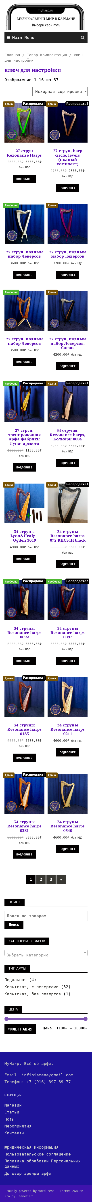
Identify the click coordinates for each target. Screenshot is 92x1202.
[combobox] (46, 953)
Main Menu (23, 37)
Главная (12, 55)
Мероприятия (17, 1126)
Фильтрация (20, 1029)
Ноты (9, 1119)
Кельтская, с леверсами (31, 986)
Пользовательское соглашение (37, 1154)
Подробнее (24, 179)
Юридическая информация (31, 1147)
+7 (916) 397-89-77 (49, 1081)
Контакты (14, 1133)
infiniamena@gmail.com (47, 1075)
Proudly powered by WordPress (29, 1191)
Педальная (15, 979)
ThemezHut (25, 1196)
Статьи (11, 1112)
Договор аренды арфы (27, 1173)
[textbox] (46, 955)
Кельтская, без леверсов (32, 994)
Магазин (13, 1105)
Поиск (14, 925)
